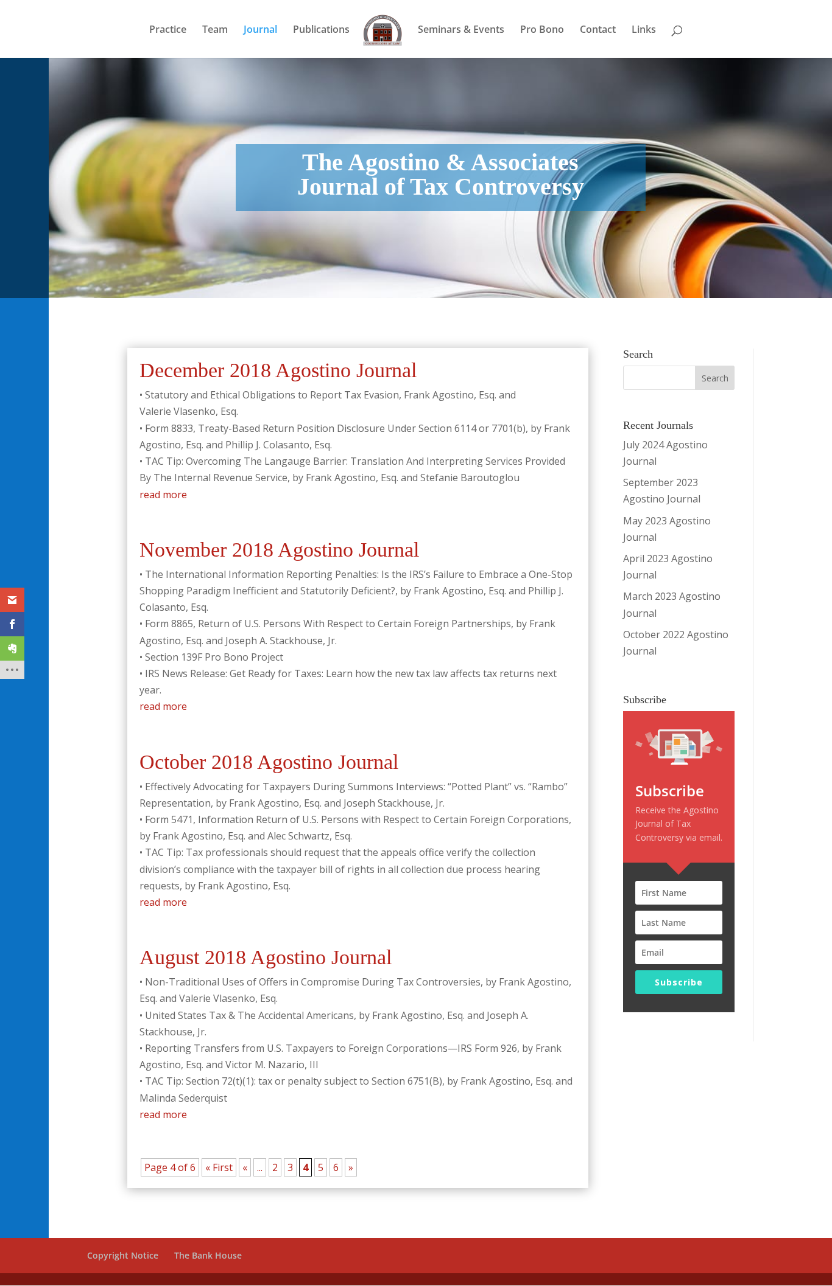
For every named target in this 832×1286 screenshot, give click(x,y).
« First (219, 1167)
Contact (598, 30)
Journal (260, 30)
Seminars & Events (461, 30)
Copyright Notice (122, 1255)
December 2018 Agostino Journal (278, 370)
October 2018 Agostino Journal (268, 762)
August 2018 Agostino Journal (265, 957)
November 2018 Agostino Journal (279, 549)
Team (215, 30)
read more (163, 494)
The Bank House (208, 1255)
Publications (321, 30)
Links (644, 30)
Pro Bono (542, 30)
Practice (167, 30)
